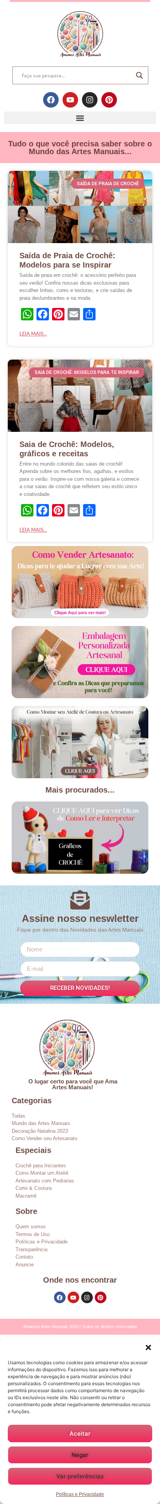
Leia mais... (33, 334)
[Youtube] (70, 100)
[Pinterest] (109, 100)
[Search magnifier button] (139, 75)
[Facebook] (51, 100)
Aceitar (80, 1433)
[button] (148, 1347)
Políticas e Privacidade (80, 1494)
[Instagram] (89, 100)
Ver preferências (80, 1476)
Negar (80, 1455)
